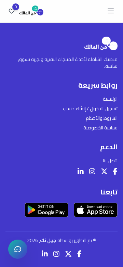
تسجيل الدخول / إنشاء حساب (90, 108)
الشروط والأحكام (102, 118)
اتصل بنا (110, 160)
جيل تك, (48, 240)
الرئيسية (110, 98)
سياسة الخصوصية (100, 127)
